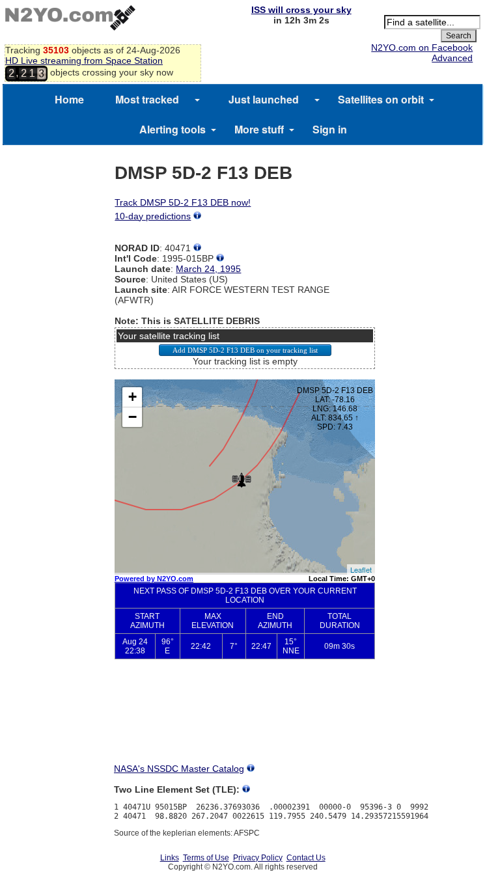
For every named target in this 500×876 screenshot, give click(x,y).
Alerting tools (172, 129)
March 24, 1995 (208, 269)
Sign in (329, 129)
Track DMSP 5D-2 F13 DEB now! (183, 202)
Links (169, 857)
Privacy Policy (258, 857)
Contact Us (306, 857)
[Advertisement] (245, 717)
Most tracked (147, 99)
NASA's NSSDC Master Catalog (179, 768)
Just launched (264, 99)
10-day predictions (153, 216)
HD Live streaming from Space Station (84, 60)
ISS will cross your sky (301, 10)
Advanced (452, 58)
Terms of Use (206, 857)
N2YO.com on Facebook (422, 47)
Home (69, 99)
